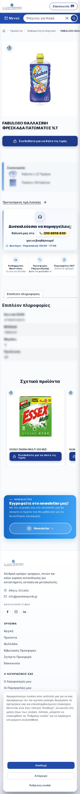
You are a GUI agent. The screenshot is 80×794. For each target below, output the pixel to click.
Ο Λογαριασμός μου (17, 681)
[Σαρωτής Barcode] (67, 18)
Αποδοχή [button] (41, 765)
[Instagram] (15, 611)
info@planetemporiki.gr (23, 596)
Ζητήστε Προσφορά (17, 657)
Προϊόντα (10, 637)
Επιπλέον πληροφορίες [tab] (23, 294)
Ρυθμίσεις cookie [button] (40, 785)
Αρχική (8, 631)
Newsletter (43, 528)
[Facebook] (7, 611)
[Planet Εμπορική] (12, 6)
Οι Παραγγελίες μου (17, 687)
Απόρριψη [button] (41, 775)
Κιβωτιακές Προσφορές (20, 650)
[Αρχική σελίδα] (4, 30)
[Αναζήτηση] (74, 18)
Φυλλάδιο (11, 644)
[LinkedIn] (24, 611)
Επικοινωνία (61, 6)
